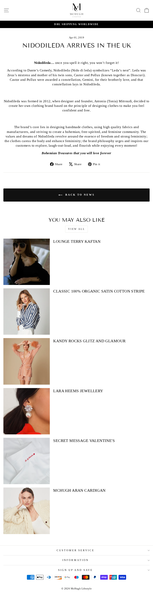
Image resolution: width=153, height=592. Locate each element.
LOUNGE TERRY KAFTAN (76, 241)
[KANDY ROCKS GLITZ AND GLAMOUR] (26, 361)
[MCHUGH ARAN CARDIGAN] (26, 511)
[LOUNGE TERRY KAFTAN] (26, 262)
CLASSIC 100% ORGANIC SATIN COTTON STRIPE (99, 291)
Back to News (79, 194)
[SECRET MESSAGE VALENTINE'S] (26, 461)
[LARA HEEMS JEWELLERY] (26, 411)
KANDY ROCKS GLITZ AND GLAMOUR (89, 341)
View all (76, 229)
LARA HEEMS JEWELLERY (78, 391)
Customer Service (76, 550)
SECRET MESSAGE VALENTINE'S (84, 440)
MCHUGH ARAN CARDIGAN (79, 490)
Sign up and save (75, 570)
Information (75, 560)
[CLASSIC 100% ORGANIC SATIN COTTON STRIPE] (26, 311)
